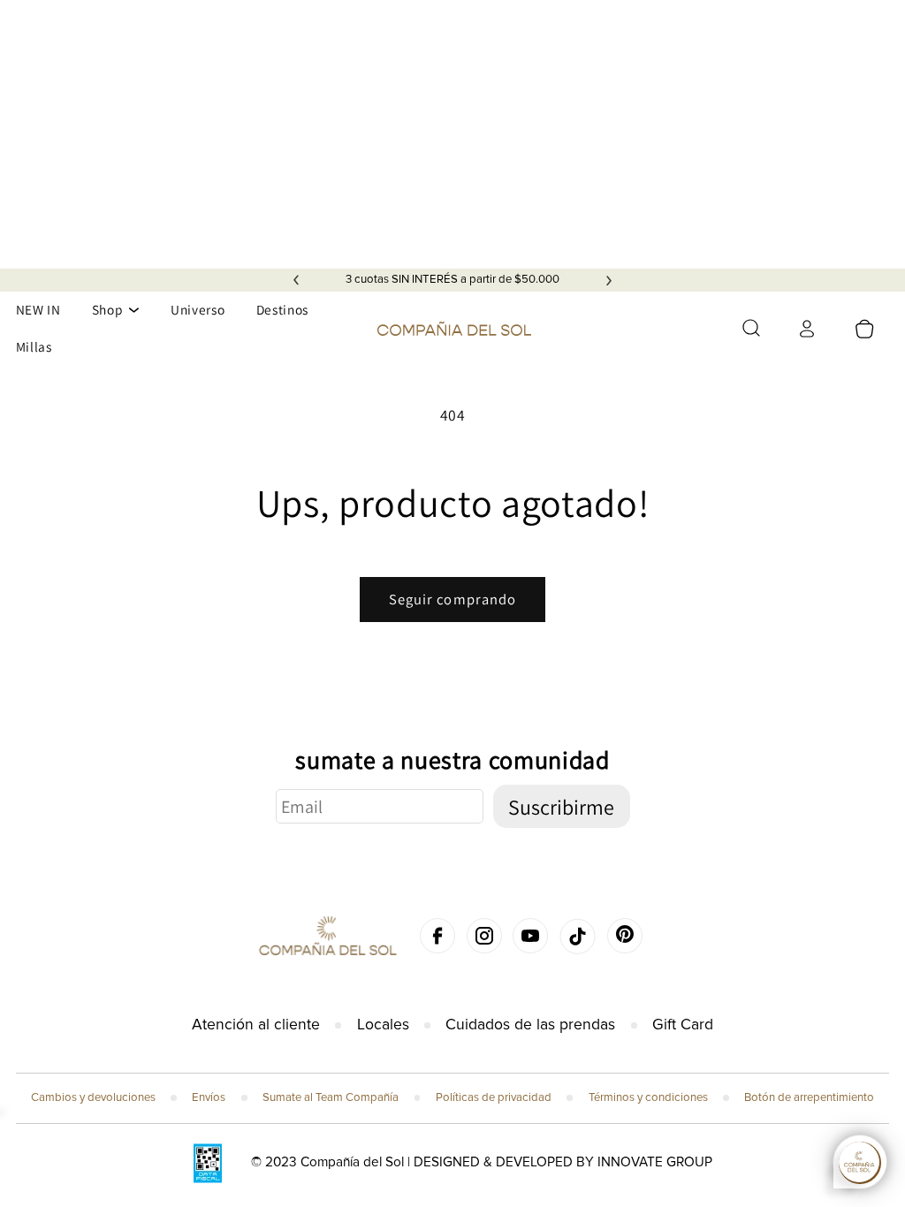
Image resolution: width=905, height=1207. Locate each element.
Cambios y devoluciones (93, 1097)
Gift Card (682, 1024)
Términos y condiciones (648, 1097)
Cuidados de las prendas (530, 1024)
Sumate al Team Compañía (330, 1097)
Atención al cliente (256, 1024)
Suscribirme (561, 807)
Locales (383, 1024)
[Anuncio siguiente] (608, 280)
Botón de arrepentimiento (809, 1097)
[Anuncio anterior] (296, 280)
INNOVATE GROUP (654, 1162)
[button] (751, 327)
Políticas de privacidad (493, 1097)
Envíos (208, 1097)
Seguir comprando (453, 599)
